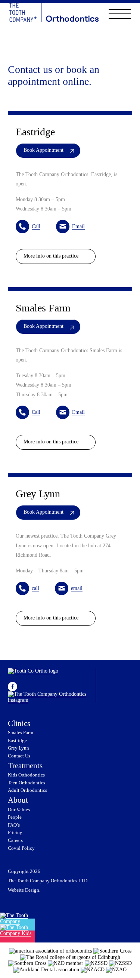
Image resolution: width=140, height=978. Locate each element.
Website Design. (24, 890)
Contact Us (19, 756)
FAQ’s (14, 825)
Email (78, 226)
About (18, 800)
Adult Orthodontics (27, 790)
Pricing (15, 832)
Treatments (25, 765)
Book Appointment (43, 150)
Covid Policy (21, 848)
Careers (15, 840)
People (15, 817)
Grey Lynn (18, 748)
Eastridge (17, 740)
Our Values (19, 809)
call (35, 588)
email (77, 588)
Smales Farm (20, 732)
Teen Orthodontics (26, 782)
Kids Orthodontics (26, 775)
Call (36, 226)
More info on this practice (51, 256)
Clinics (19, 723)
